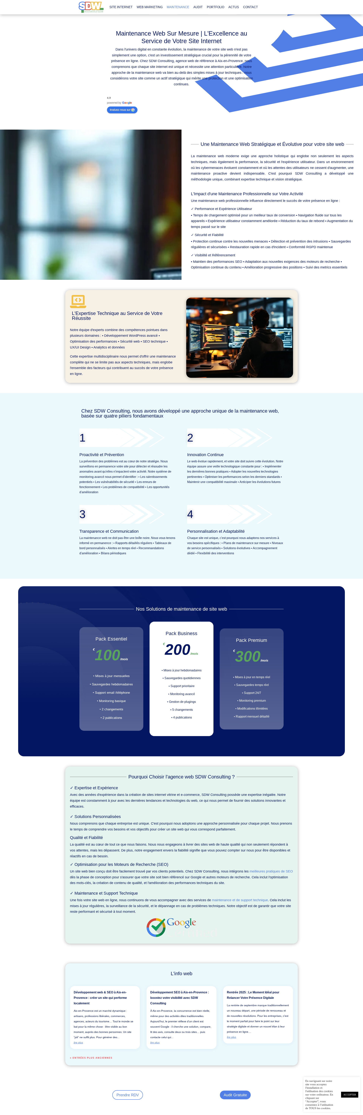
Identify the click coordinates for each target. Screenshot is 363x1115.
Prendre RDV (127, 1095)
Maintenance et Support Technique (106, 893)
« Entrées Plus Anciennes (91, 1058)
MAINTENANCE (178, 7)
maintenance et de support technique (240, 900)
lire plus (78, 1042)
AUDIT (198, 7)
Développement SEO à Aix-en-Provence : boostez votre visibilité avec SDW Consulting (179, 998)
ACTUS (233, 7)
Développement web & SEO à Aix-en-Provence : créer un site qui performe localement (100, 998)
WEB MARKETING (150, 7)
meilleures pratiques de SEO (271, 871)
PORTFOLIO (215, 7)
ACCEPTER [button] (349, 1094)
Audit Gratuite (235, 1095)
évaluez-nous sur (120, 109)
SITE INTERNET (121, 7)
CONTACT (250, 7)
